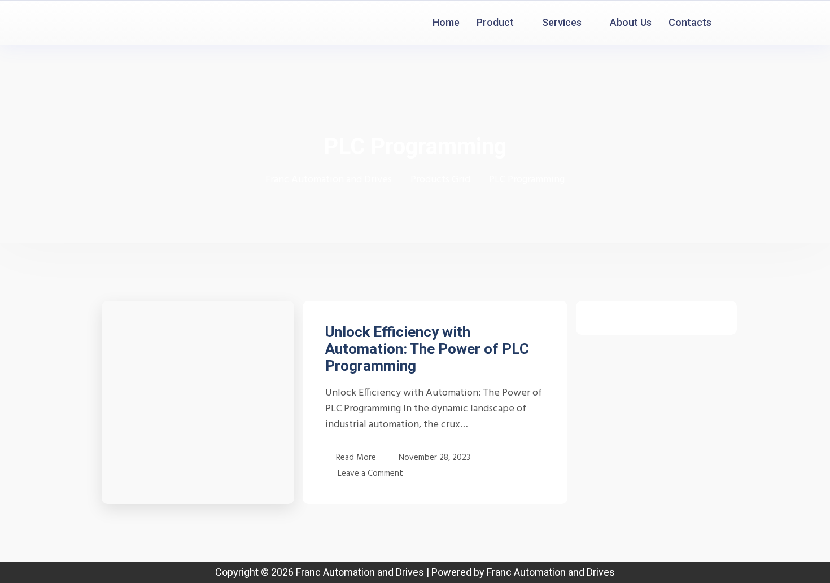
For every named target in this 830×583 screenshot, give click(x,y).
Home (446, 22)
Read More (356, 457)
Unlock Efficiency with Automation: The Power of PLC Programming (427, 348)
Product (495, 22)
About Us (631, 22)
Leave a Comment (370, 473)
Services (562, 22)
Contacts (690, 22)
